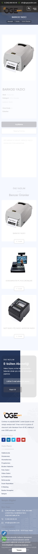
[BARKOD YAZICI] (19, 58)
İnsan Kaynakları (7, 483)
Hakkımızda (6, 453)
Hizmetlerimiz (6, 460)
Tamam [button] (19, 550)
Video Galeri (6, 473)
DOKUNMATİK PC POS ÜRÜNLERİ (19, 281)
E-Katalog (5, 487)
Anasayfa (10, 21)
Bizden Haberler (7, 466)
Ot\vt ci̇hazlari (26, 21)
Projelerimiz (6, 463)
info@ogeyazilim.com (28, 3)
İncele (20, 241)
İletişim (4, 494)
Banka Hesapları (7, 490)
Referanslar (6, 480)
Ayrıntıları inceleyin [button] (21, 545)
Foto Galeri (5, 470)
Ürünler (18, 21)
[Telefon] (4, 533)
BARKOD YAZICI (19, 233)
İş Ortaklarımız (7, 477)
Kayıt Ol (13, 390)
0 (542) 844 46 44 (10, 3)
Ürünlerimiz (6, 456)
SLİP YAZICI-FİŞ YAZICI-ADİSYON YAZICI (19, 328)
